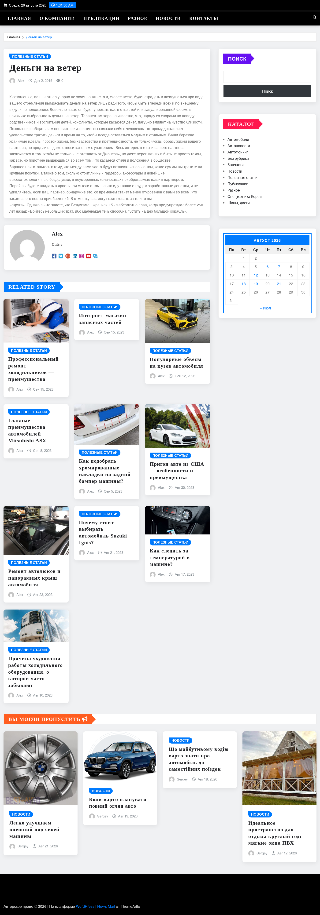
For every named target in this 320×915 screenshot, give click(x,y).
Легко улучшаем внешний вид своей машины (34, 829)
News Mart (106, 906)
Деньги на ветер (39, 36)
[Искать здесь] (314, 17)
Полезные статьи (242, 177)
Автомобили (238, 139)
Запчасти (235, 164)
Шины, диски (238, 202)
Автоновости (238, 145)
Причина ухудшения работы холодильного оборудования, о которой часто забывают (35, 671)
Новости (168, 18)
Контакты (203, 18)
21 (279, 283)
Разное (137, 18)
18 (244, 283)
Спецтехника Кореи (244, 196)
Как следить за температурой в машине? (170, 557)
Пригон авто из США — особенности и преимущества (177, 470)
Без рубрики (238, 158)
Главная (19, 18)
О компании (57, 18)
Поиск (237, 58)
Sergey (23, 845)
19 (256, 283)
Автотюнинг (237, 152)
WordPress (85, 906)
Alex (21, 80)
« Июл (265, 308)
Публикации (101, 18)
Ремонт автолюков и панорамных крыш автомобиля (34, 577)
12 (256, 275)
